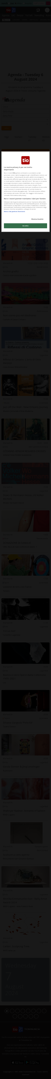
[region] (25, 191)
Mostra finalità (37, 219)
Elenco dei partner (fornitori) (14, 211)
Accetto (26, 226)
